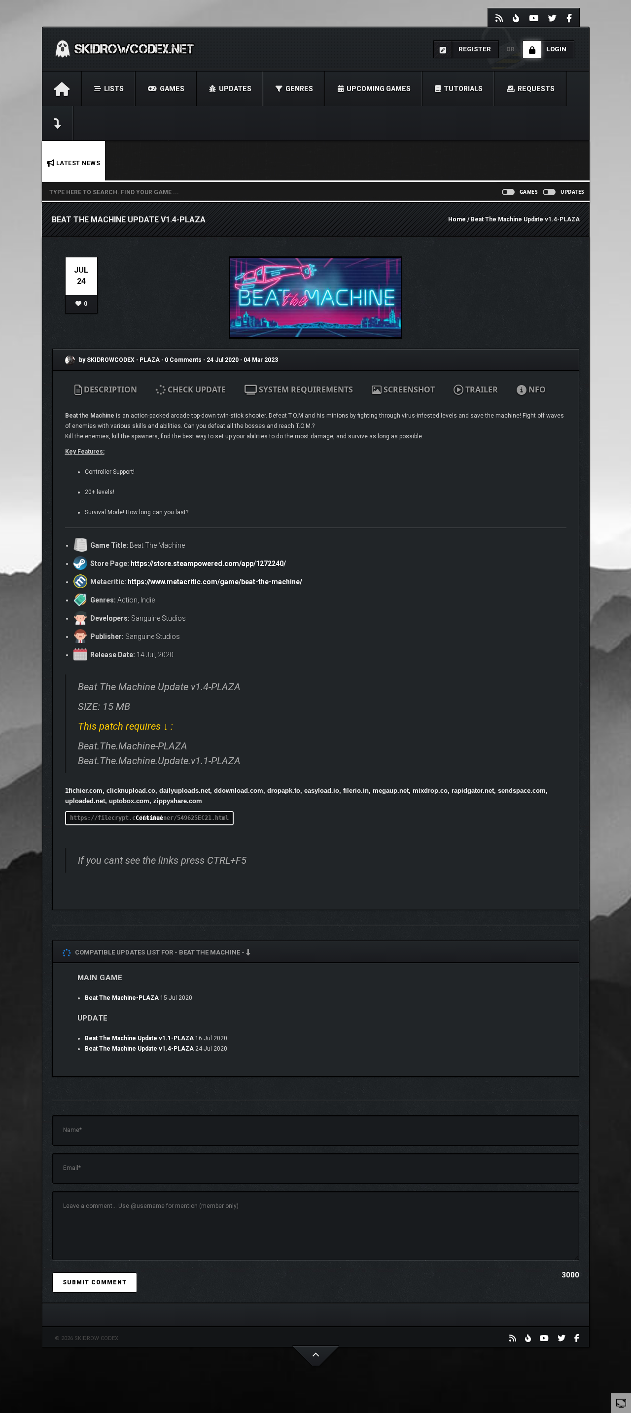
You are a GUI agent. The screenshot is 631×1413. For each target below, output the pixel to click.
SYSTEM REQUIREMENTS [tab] (305, 389)
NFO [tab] (536, 389)
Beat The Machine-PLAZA (122, 997)
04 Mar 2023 (261, 359)
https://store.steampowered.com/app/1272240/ (208, 563)
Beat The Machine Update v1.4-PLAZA (139, 1048)
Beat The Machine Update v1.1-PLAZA (139, 1038)
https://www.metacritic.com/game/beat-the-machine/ (215, 582)
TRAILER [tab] (480, 389)
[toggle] (621, 1403)
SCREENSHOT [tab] (408, 389)
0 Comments (183, 359)
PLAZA (150, 359)
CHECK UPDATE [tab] (196, 389)
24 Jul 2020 (223, 359)
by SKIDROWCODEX (106, 359)
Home (457, 219)
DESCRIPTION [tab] (109, 389)
